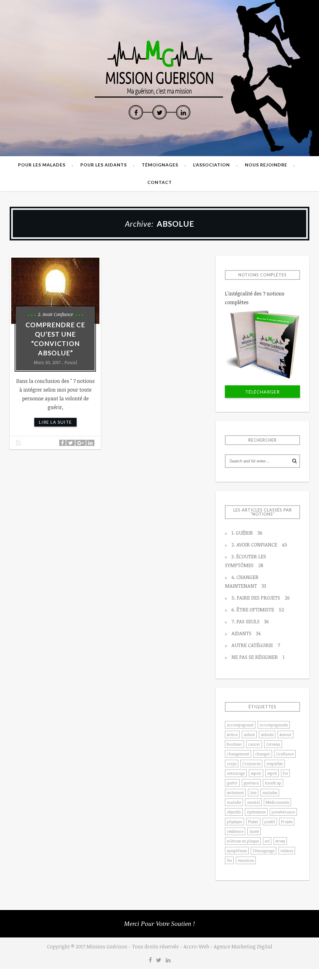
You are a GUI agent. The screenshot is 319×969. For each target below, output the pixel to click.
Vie (229, 860)
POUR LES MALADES (41, 164)
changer (262, 753)
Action (232, 734)
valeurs (286, 850)
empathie (274, 763)
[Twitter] (159, 112)
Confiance (285, 753)
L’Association (211, 164)
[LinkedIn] (183, 112)
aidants (267, 734)
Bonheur (234, 744)
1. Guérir (246, 532)
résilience (235, 831)
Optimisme (256, 811)
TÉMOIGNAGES (160, 164)
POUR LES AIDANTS (103, 164)
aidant (249, 734)
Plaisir (253, 821)
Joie (253, 792)
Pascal (70, 362)
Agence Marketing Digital (243, 946)
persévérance (283, 811)
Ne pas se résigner (257, 657)
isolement (235, 792)
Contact (159, 182)
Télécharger (262, 391)
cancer (254, 744)
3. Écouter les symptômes (245, 561)
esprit (272, 773)
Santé (254, 831)
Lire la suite (55, 422)
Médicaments (277, 802)
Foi (285, 773)
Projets (287, 821)
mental (253, 802)
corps (231, 763)
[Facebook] (136, 112)
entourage (236, 773)
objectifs (234, 811)
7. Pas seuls (250, 621)
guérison (251, 782)
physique (234, 821)
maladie (234, 802)
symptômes (237, 850)
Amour (285, 734)
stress (280, 840)
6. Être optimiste (257, 609)
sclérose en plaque (243, 840)
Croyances (251, 763)
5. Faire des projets (260, 597)
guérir (232, 782)
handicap (273, 782)
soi (267, 840)
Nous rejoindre (266, 164)
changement (238, 753)
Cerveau (273, 744)
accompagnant (240, 724)
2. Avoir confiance (55, 314)
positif (269, 821)
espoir (256, 773)
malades (269, 792)
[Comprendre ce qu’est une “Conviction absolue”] (55, 291)
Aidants (246, 633)
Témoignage (263, 850)
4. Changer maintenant (245, 581)
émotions (246, 860)
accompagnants (273, 724)
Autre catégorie (255, 645)
